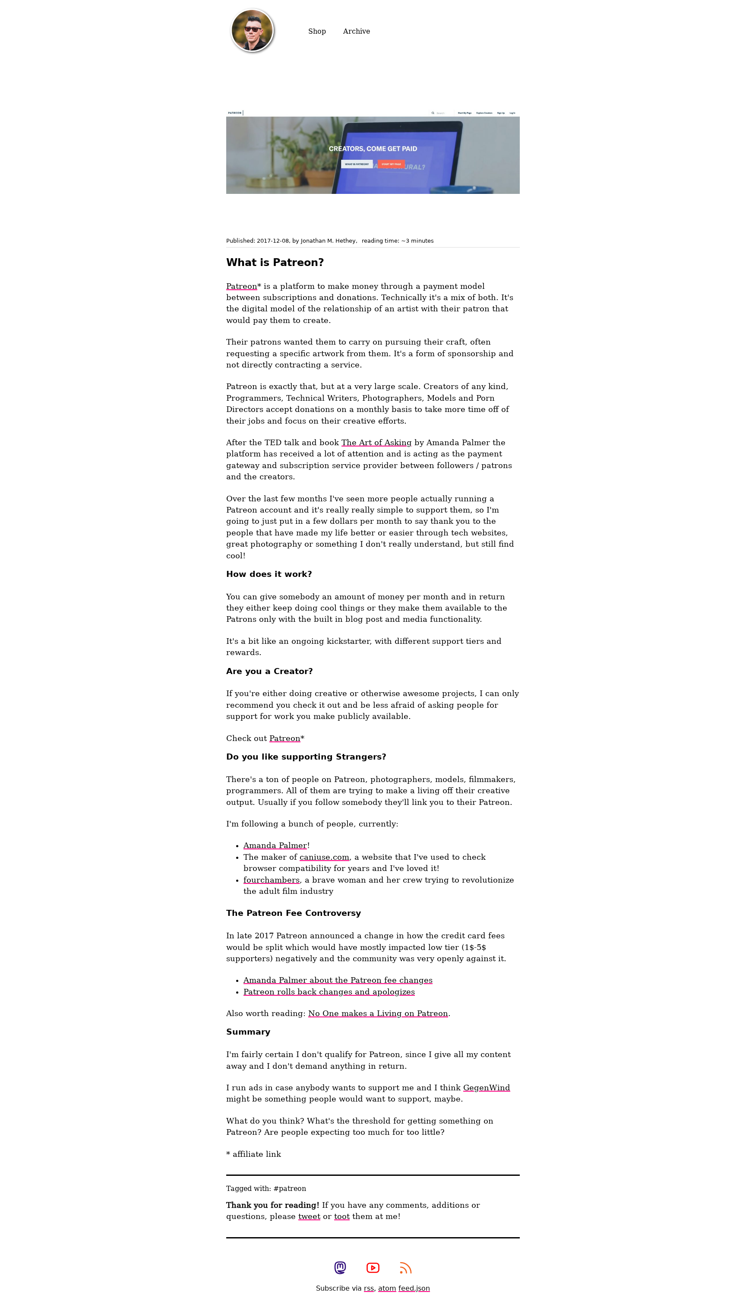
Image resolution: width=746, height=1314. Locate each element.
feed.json (414, 1288)
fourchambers (271, 880)
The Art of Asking (376, 442)
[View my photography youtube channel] (373, 1268)
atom (387, 1288)
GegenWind (486, 1087)
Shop (317, 31)
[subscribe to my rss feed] (406, 1268)
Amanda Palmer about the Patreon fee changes (338, 980)
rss (369, 1288)
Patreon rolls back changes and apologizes (329, 992)
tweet (309, 1216)
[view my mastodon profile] (340, 1268)
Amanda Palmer (275, 845)
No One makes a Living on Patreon (378, 1013)
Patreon (241, 286)
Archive (356, 31)
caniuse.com (324, 857)
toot (342, 1216)
